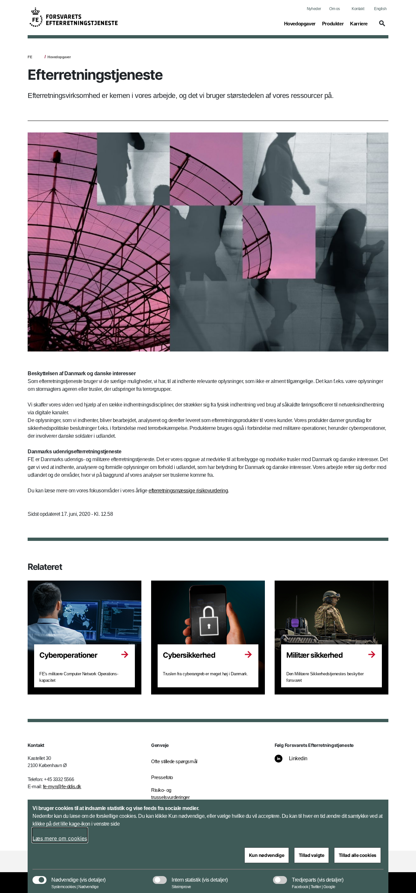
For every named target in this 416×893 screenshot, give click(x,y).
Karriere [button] (359, 23)
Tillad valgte (311, 855)
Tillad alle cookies (357, 855)
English (380, 9)
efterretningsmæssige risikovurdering (188, 490)
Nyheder (314, 9)
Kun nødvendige (266, 855)
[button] (381, 26)
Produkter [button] (333, 23)
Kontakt (358, 9)
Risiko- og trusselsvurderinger (170, 793)
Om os (334, 9)
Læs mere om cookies (59, 838)
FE (30, 57)
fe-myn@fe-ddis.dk (62, 786)
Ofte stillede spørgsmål (174, 761)
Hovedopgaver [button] (300, 23)
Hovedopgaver (59, 57)
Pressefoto (162, 777)
